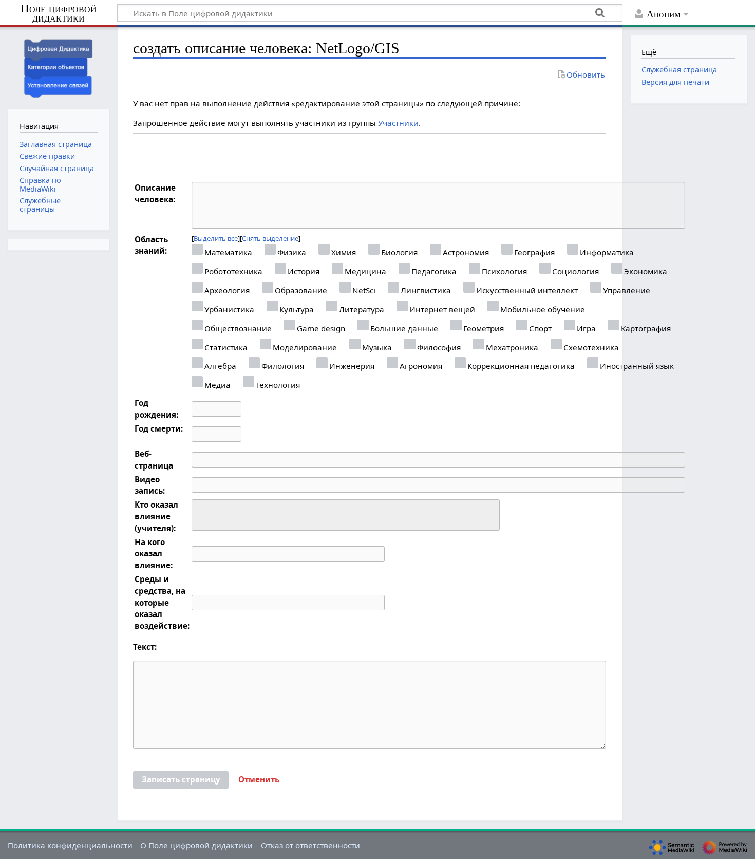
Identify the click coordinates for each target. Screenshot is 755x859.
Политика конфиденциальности (70, 845)
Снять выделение (270, 238)
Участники (398, 123)
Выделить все (216, 238)
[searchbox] (201, 513)
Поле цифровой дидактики (59, 13)
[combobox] (346, 515)
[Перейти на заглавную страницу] (58, 67)
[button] (259, 780)
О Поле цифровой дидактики (196, 845)
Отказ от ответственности (310, 845)
